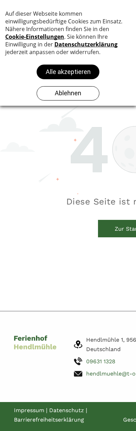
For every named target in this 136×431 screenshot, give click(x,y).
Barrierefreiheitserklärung (49, 419)
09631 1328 (100, 361)
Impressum (29, 410)
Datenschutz (66, 410)
